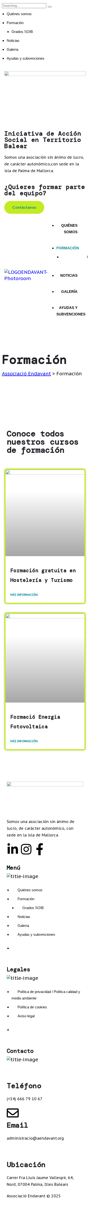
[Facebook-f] (40, 849)
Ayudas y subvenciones (25, 58)
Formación (15, 23)
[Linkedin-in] (13, 849)
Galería (12, 49)
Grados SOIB (22, 32)
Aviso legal (26, 1016)
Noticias (13, 40)
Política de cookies (32, 1007)
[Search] (50, 6)
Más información (24, 595)
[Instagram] (26, 849)
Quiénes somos (19, 14)
